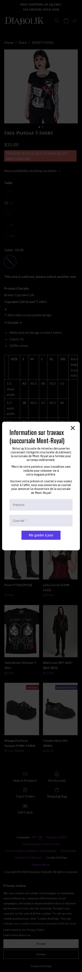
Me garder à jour (41, 535)
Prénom (18, 504)
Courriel (19, 520)
